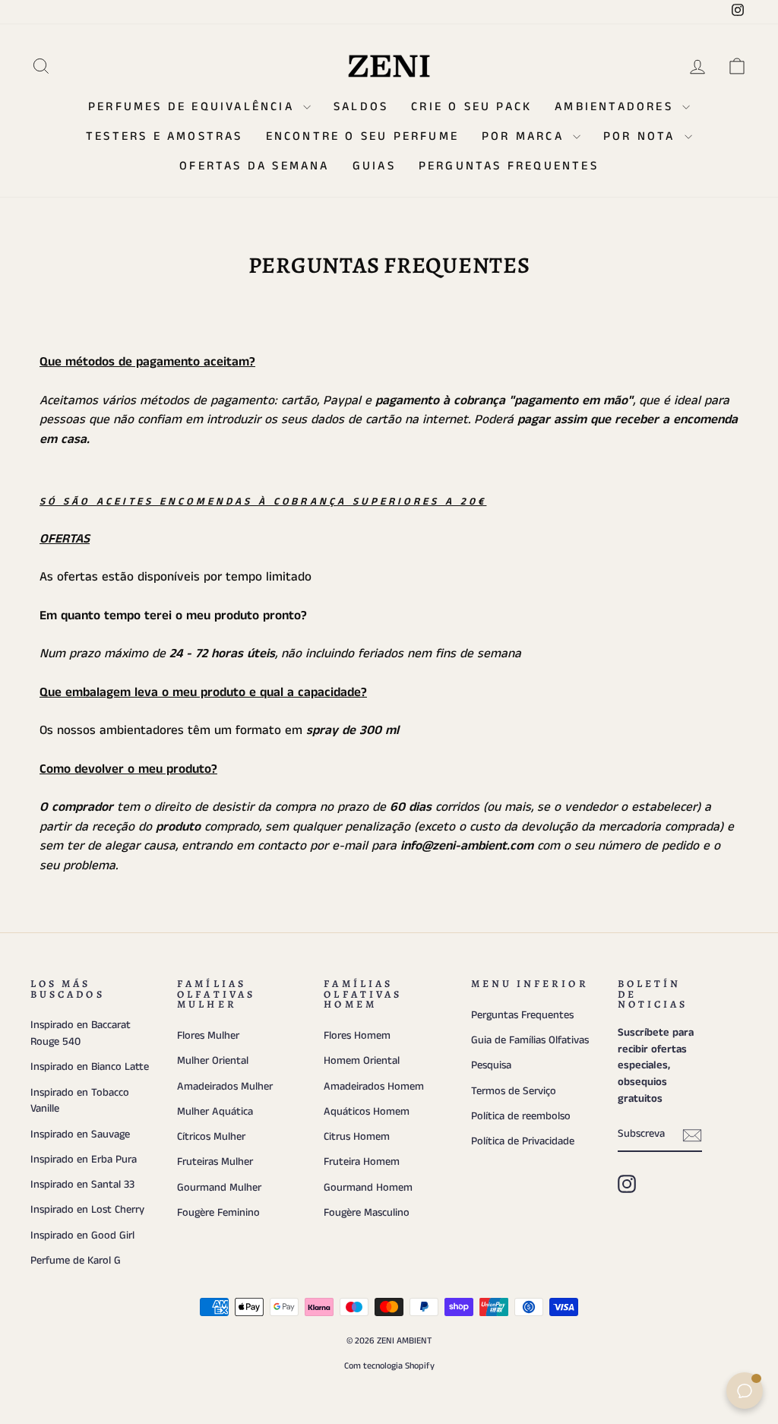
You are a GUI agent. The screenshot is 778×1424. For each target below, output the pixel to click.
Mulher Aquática (215, 1111)
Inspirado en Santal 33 (82, 1184)
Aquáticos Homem (367, 1111)
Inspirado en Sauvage (80, 1134)
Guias (374, 166)
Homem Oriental (362, 1060)
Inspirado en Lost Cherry (87, 1209)
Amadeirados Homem (374, 1086)
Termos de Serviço (513, 1091)
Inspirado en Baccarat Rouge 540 (80, 1033)
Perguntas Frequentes (509, 166)
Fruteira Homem (362, 1161)
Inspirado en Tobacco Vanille (79, 1101)
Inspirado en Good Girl (82, 1235)
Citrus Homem (357, 1136)
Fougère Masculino (367, 1212)
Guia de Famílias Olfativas (530, 1040)
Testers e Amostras (164, 136)
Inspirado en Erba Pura (83, 1159)
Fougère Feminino (218, 1212)
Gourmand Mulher (219, 1187)
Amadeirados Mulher (225, 1086)
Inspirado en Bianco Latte (89, 1066)
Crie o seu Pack (471, 107)
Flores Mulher (208, 1035)
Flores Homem (357, 1035)
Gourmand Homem (368, 1187)
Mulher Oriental (212, 1060)
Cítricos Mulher (211, 1136)
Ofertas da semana (254, 166)
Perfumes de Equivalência (193, 107)
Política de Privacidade (522, 1141)
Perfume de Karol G (75, 1260)
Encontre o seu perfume (362, 136)
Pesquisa (491, 1065)
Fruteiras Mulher (215, 1161)
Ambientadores (616, 107)
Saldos (361, 107)
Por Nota (642, 136)
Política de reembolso (521, 1116)
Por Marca (525, 136)
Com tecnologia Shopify (389, 1365)
